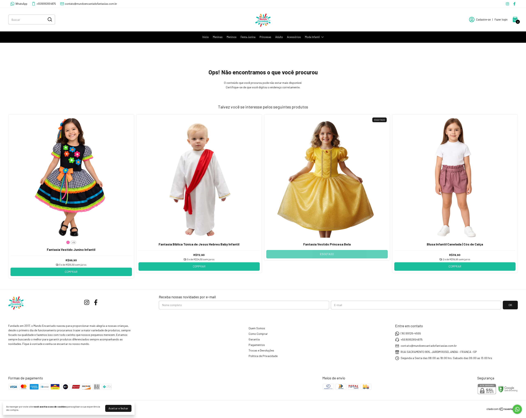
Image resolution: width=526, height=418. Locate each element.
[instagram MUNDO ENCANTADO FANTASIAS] (507, 3)
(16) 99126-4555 (411, 333)
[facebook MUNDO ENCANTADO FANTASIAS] (514, 3)
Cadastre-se (483, 19)
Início (205, 37)
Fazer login (501, 19)
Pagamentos (257, 345)
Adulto (279, 37)
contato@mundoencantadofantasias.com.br (91, 3)
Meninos (231, 37)
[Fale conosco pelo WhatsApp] (517, 409)
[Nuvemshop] (502, 409)
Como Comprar (258, 333)
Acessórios (294, 37)
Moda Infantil (312, 37)
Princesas (265, 37)
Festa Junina (248, 37)
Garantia (254, 339)
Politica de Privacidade (263, 356)
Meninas (218, 37)
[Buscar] (49, 19)
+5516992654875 (46, 3)
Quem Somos (257, 328)
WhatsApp (21, 3)
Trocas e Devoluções (261, 350)
